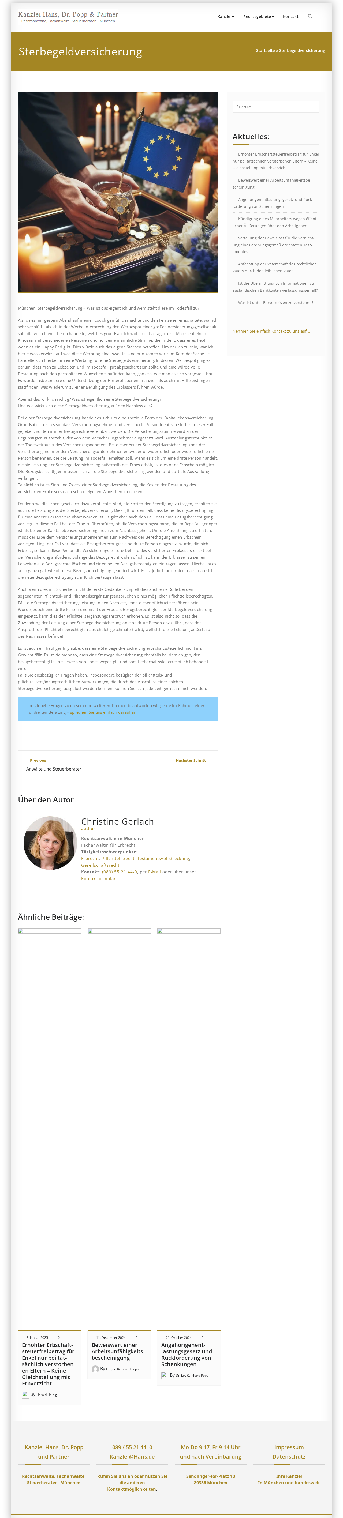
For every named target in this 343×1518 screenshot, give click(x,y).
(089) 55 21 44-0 (119, 871)
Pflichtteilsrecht (118, 858)
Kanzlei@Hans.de (132, 1456)
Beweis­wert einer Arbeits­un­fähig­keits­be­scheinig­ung (118, 1351)
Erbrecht (90, 858)
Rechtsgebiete (257, 16)
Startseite (265, 50)
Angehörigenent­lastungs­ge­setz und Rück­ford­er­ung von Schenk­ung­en (186, 1354)
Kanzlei (225, 16)
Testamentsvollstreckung (163, 858)
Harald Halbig (46, 1394)
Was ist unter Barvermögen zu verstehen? (275, 302)
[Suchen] (323, 17)
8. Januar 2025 (37, 1337)
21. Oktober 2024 (179, 1337)
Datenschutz (289, 1456)
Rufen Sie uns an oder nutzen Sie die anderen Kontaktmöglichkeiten (132, 1482)
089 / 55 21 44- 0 (132, 1447)
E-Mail (154, 871)
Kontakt (291, 16)
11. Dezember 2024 (111, 1337)
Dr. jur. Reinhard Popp (122, 1369)
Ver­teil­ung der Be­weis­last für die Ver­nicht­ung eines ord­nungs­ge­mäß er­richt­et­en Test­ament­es (274, 244)
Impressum (289, 1447)
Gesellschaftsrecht (100, 865)
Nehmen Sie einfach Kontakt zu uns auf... (271, 331)
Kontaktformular (98, 878)
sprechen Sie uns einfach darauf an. (103, 712)
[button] (310, 16)
